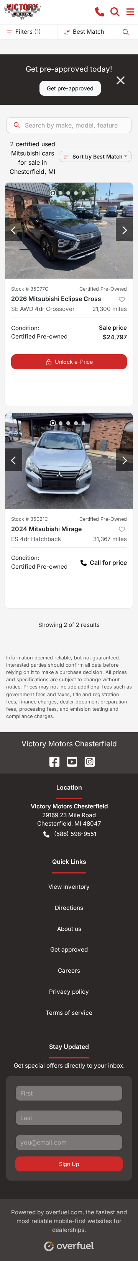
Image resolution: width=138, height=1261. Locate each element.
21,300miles (109, 308)
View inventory (69, 886)
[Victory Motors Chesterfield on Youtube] (69, 760)
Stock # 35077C (29, 289)
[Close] (120, 80)
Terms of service (69, 1012)
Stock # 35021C (29, 519)
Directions (69, 907)
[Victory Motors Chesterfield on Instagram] (86, 760)
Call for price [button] (108, 562)
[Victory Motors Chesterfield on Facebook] (51, 760)
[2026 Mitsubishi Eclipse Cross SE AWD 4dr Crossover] (69, 231)
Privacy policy (69, 991)
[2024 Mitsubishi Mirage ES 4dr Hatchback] (69, 461)
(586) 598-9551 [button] (75, 833)
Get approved (69, 949)
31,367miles (110, 539)
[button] (99, 12)
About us (69, 928)
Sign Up (69, 1164)
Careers (69, 970)
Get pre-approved (70, 88)
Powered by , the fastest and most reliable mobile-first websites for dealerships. (69, 1221)
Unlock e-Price (74, 361)
